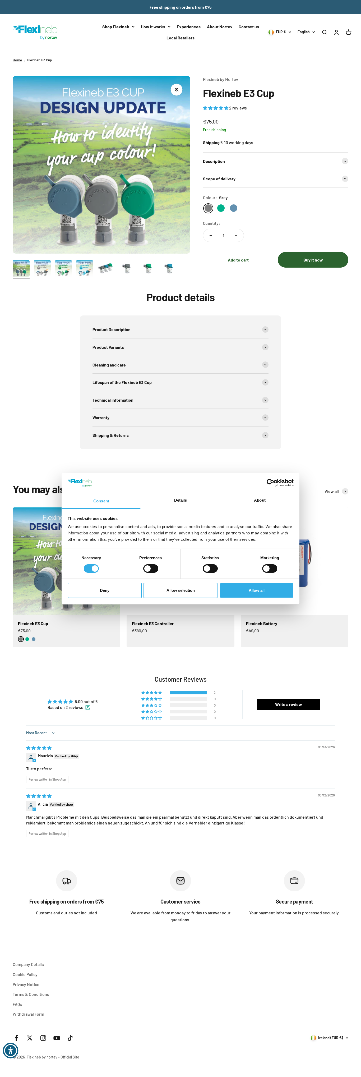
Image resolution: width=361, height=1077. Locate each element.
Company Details (28, 964)
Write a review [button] (288, 704)
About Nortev (219, 26)
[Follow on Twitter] (29, 1038)
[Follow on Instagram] (43, 1038)
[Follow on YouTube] (56, 1038)
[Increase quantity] (236, 235)
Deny (104, 590)
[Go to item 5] (105, 269)
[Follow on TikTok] (70, 1038)
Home (17, 60)
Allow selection (180, 590)
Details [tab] (180, 500)
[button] (216, 107)
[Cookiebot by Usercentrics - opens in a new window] (270, 483)
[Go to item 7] (148, 269)
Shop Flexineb (115, 26)
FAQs (17, 1004)
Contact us (249, 26)
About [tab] (260, 500)
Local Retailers (180, 37)
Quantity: (211, 223)
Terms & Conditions (31, 994)
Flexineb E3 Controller (153, 623)
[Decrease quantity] (211, 235)
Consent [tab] (101, 501)
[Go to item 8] (169, 269)
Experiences (189, 26)
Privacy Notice (26, 984)
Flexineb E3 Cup (39, 60)
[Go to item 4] (84, 269)
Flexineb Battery (261, 623)
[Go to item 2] (42, 269)
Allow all (257, 590)
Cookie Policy (25, 974)
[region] (180, 896)
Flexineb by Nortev (220, 79)
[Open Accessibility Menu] (10, 1050)
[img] (39, 747)
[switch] (150, 568)
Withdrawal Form (28, 1013)
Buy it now (313, 259)
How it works (153, 26)
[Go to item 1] (21, 269)
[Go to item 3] (63, 269)
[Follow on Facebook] (16, 1038)
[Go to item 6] (126, 269)
